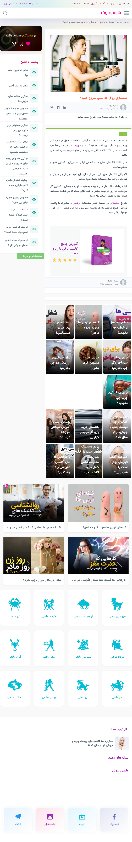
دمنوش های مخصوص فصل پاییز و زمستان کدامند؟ (16, 113)
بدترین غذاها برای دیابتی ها (18, 98)
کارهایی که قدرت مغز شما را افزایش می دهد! (97, 580)
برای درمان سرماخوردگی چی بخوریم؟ (119, 362)
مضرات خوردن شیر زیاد (18, 72)
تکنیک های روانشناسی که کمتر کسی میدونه (34, 527)
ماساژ (79, 3)
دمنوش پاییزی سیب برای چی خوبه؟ (17, 200)
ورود (4, 3)
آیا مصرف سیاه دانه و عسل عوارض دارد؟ (16, 242)
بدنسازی (114, 203)
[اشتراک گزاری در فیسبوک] (58, 107)
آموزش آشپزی (97, 3)
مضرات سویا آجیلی (18, 86)
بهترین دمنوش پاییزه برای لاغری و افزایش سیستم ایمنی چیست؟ (17, 166)
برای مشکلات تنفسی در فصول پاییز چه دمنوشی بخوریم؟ (17, 147)
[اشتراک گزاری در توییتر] (51, 107)
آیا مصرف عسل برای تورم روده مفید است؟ (16, 229)
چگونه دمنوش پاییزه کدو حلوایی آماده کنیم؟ (17, 185)
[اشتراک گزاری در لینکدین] (64, 107)
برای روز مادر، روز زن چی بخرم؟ (42, 580)
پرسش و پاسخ (114, 3)
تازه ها (126, 3)
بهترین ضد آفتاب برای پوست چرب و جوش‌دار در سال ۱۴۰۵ (118, 427)
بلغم (74, 3)
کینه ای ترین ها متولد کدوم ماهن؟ (88, 327)
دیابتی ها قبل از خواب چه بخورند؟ (119, 327)
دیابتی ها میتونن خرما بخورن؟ (91, 362)
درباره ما (23, 3)
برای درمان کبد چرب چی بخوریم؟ (118, 398)
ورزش (76, 145)
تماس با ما (34, 3)
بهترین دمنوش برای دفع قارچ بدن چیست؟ (17, 130)
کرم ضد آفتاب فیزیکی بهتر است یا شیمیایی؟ (118, 464)
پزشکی (76, 203)
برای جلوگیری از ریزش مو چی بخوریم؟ (60, 362)
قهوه (86, 3)
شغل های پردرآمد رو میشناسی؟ (63, 327)
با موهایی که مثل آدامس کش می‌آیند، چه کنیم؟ (61, 464)
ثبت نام (13, 3)
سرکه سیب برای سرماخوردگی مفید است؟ (18, 215)
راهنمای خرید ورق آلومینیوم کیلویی (89, 432)
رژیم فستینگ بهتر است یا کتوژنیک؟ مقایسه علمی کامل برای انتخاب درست (89, 459)
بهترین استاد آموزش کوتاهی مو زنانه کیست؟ (60, 429)
